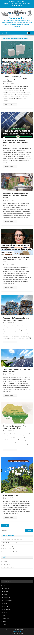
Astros (5, 603)
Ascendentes (7, 609)
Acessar (5, 561)
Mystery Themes (17, 631)
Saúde (5, 612)
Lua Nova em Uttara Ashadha (10, 552)
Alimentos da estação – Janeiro (11, 546)
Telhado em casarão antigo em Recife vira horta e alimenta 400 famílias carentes (16, 196)
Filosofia (6, 591)
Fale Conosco (20, 633)
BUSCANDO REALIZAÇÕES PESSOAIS (12, 540)
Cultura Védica (17, 18)
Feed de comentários (8, 567)
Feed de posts (6, 564)
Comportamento (8, 600)
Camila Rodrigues (11, 145)
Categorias (6, 3)
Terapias (6, 606)
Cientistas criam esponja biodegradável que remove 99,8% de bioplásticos (16, 79)
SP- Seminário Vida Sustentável (11, 549)
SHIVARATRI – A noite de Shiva (11, 543)
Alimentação (7, 597)
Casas (5, 594)
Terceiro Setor (18, 3)
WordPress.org (6, 570)
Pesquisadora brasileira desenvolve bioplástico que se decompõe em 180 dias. (16, 260)
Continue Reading (10, 104)
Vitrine (24, 3)
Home (13, 633)
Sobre (29, 3)
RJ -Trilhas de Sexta (10, 495)
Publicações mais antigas (6, 525)
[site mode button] (28, 33)
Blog (12, 3)
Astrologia (6, 588)
